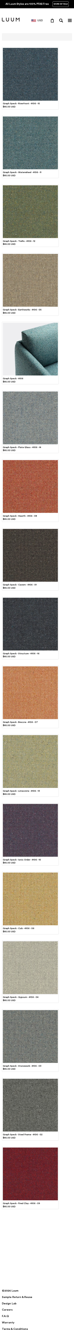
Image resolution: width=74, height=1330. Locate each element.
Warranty (8, 1322)
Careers (7, 1309)
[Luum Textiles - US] (11, 21)
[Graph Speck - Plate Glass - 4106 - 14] (30, 392)
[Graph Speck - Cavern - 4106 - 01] (30, 529)
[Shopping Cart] (53, 20)
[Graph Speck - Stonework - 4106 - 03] (30, 1010)
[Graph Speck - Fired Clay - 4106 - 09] (30, 1148)
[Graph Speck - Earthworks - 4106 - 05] (30, 254)
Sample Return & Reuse (17, 1297)
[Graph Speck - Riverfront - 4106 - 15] (30, 48)
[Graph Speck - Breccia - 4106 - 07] (30, 666)
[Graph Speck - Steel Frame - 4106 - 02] (30, 1079)
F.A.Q (5, 1316)
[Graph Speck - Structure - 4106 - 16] (30, 598)
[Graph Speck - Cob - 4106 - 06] (30, 873)
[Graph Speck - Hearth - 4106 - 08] (30, 460)
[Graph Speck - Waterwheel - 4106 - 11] (30, 117)
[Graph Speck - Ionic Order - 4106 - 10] (30, 804)
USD (40, 20)
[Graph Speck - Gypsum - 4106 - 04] (30, 941)
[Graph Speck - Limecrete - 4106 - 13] (30, 735)
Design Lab (9, 1303)
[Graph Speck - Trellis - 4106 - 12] (30, 185)
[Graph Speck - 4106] (30, 323)
